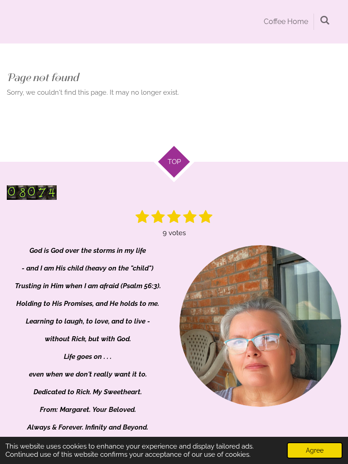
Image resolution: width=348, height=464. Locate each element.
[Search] (325, 20)
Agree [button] (315, 450)
